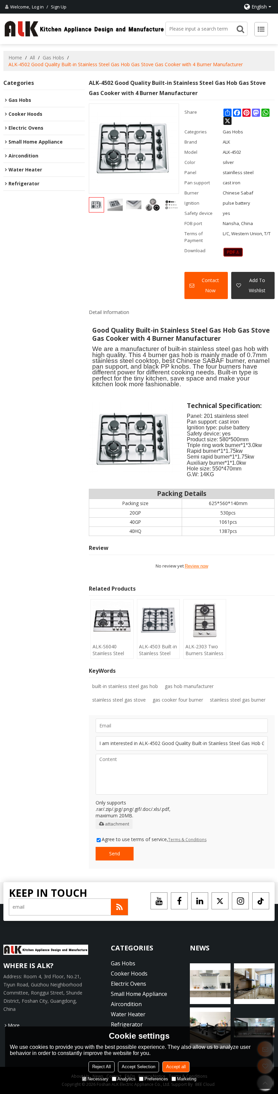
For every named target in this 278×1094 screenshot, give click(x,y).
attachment (117, 824)
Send (114, 853)
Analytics (126, 1078)
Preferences (156, 1078)
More (14, 1025)
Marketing (186, 1078)
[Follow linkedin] (199, 900)
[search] (240, 29)
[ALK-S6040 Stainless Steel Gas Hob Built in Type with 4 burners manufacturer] (112, 620)
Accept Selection (138, 1066)
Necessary (97, 1078)
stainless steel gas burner (237, 700)
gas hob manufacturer (189, 686)
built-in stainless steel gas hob (125, 686)
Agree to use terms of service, (154, 839)
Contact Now (210, 285)
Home (15, 57)
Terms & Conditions (187, 839)
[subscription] (119, 907)
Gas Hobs (53, 57)
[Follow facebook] (179, 900)
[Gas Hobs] (233, 252)
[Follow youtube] (159, 900)
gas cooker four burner (178, 700)
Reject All (101, 1066)
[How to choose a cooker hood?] (254, 983)
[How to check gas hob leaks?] (210, 983)
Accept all (176, 1066)
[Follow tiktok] (260, 900)
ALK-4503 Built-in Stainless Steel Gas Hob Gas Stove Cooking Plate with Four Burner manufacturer (158, 650)
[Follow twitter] (220, 900)
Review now (196, 566)
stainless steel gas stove (119, 700)
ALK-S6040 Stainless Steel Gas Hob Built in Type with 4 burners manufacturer (110, 650)
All (32, 57)
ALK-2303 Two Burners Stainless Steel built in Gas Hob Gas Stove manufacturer (204, 650)
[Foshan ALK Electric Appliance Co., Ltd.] (84, 28)
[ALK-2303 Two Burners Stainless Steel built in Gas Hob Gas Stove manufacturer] (204, 620)
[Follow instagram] (240, 900)
